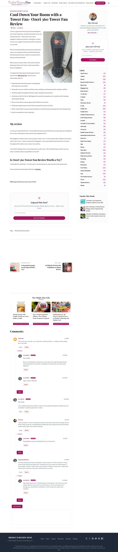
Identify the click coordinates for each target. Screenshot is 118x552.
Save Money (84, 167)
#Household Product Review (22, 230)
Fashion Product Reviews (87, 114)
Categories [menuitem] (37, 3)
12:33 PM (64, 480)
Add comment (17, 506)
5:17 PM (67, 419)
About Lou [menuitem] (47, 3)
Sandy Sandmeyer (23, 459)
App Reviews (84, 73)
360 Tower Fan (22, 75)
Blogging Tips (84, 88)
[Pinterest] (93, 539)
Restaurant (84, 164)
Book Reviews (84, 91)
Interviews (83, 138)
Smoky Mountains (85, 170)
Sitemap (75, 538)
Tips (82, 173)
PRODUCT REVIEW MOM (20, 537)
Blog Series (84, 85)
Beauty (82, 79)
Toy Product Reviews (86, 176)
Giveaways (83, 129)
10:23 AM (64, 378)
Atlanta (83, 76)
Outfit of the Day (85, 153)
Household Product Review (19, 11)
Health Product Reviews (87, 132)
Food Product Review (86, 117)
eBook (82, 185)
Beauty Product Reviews (87, 82)
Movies (82, 147)
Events (82, 106)
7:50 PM (66, 338)
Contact (53, 538)
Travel (82, 179)
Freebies (83, 120)
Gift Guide (83, 126)
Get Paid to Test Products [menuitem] (76, 3)
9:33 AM (65, 355)
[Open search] (108, 3)
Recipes (83, 162)
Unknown (21, 338)
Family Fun (84, 108)
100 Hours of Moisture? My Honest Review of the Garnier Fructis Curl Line (95, 216)
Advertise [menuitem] (54, 3)
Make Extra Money (86, 141)
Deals (82, 100)
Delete (26, 347)
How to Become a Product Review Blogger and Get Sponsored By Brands (95, 209)
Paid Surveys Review (86, 156)
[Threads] (90, 539)
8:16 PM (67, 459)
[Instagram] (99, 539)
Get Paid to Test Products (88, 123)
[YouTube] (96, 539)
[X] (86, 539)
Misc (82, 144)
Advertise (68, 538)
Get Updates (92, 60)
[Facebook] (102, 539)
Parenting (83, 159)
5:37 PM (65, 438)
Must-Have (84, 150)
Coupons (83, 97)
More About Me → (93, 32)
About (47, 538)
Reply (20, 347)
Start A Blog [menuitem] (63, 3)
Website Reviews (85, 182)
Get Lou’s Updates (39, 218)
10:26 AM (66, 399)
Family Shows (84, 111)
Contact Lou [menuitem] (100, 3)
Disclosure (61, 538)
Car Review (84, 94)
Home (42, 538)
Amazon (38, 169)
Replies (20, 350)
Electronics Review (86, 103)
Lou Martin (26, 355)
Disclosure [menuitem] (89, 3)
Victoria (20, 420)
